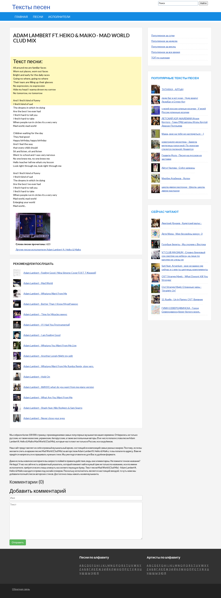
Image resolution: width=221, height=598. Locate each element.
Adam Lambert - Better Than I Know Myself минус (50, 303)
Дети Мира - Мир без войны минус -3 (182, 233)
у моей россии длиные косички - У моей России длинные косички (184, 110)
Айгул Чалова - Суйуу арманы (178, 167)
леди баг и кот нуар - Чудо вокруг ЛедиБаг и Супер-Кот (180, 99)
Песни (38, 16)
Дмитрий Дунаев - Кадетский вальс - (182, 223)
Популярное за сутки (163, 35)
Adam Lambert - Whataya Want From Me (45, 293)
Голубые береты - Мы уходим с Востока (184, 244)
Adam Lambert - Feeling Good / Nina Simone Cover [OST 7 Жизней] (59, 272)
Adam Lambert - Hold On (36, 376)
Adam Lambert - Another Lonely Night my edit (48, 355)
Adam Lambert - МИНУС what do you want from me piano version (58, 387)
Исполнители (59, 16)
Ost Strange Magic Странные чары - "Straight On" (181, 288)
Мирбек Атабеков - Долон (176, 178)
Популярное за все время (165, 52)
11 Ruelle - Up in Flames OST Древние (182, 299)
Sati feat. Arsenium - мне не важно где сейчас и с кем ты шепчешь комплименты (185, 267)
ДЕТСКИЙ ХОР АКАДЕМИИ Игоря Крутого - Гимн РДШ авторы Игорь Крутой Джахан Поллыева (185, 122)
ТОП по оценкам (160, 57)
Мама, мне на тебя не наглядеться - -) (183, 133)
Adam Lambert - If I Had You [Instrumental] (46, 324)
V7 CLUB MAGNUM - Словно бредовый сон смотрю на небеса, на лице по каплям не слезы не (183, 256)
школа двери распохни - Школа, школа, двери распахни (183, 188)
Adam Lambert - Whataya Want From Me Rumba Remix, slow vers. (58, 366)
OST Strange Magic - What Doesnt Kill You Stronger (185, 278)
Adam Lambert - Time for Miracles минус (45, 314)
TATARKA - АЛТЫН (172, 89)
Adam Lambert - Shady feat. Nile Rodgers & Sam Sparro (52, 407)
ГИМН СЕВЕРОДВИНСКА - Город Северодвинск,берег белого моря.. (181, 310)
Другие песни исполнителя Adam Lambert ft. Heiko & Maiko (48, 249)
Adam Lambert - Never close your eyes (44, 418)
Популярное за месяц (163, 46)
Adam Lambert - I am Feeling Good (41, 335)
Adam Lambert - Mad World (38, 283)
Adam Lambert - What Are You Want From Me (48, 397)
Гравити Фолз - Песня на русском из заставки (182, 157)
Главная (21, 16)
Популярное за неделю (164, 40)
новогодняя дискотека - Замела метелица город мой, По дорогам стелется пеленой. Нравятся (180, 145)
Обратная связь (21, 589)
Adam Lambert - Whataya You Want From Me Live (49, 345)
